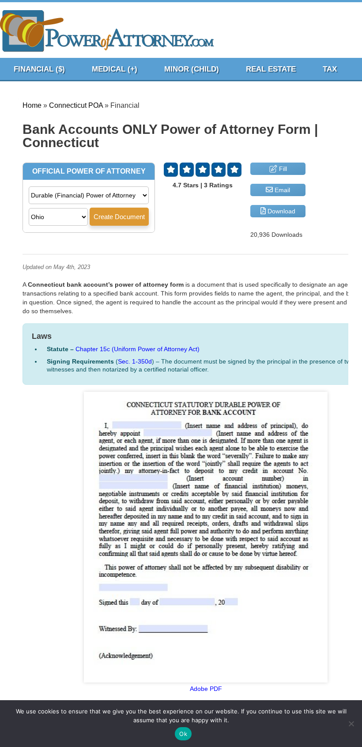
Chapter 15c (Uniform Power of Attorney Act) (137, 349)
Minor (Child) (191, 69)
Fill (282, 168)
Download (280, 211)
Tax (330, 69)
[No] (351, 723)
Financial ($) (39, 69)
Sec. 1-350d (135, 361)
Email (281, 189)
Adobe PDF (206, 688)
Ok (183, 733)
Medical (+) (114, 69)
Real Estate (271, 69)
